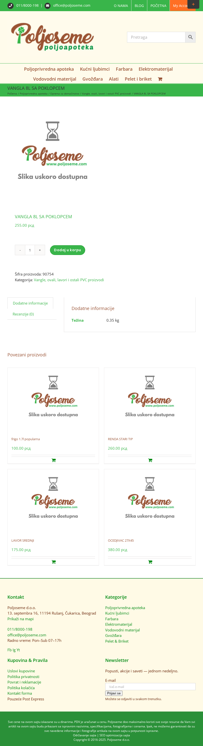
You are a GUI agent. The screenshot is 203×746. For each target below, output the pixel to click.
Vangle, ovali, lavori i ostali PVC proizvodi (69, 279)
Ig (14, 649)
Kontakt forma (19, 693)
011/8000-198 (27, 5)
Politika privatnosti (23, 676)
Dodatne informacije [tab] (30, 303)
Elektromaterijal (118, 624)
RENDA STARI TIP (120, 439)
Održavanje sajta (84, 735)
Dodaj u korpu (67, 250)
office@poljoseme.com (71, 5)
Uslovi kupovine (21, 670)
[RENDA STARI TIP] (149, 400)
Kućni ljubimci (117, 613)
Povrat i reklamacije (24, 682)
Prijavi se (114, 693)
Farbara (111, 618)
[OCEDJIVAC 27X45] (149, 501)
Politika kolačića (21, 687)
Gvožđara (113, 635)
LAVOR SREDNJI (22, 540)
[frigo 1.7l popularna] (53, 400)
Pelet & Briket (116, 641)
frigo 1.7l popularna (25, 439)
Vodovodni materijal (122, 629)
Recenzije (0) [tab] (23, 313)
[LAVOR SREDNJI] (53, 501)
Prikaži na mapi (20, 618)
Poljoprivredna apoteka (125, 607)
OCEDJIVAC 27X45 (121, 540)
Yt (18, 649)
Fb (9, 649)
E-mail (110, 680)
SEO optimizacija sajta (115, 735)
